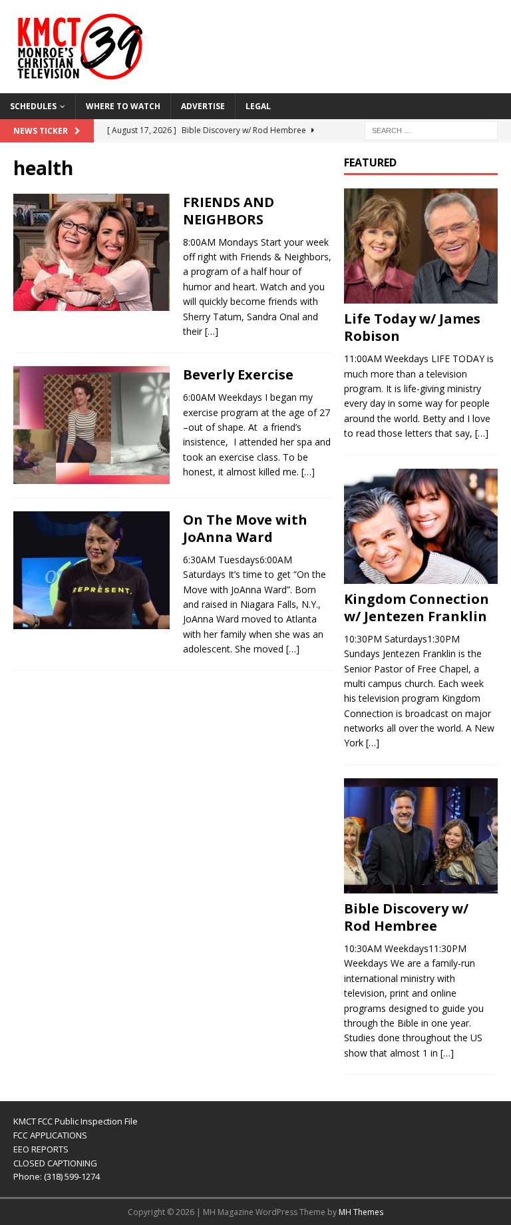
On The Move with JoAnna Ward (245, 528)
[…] (211, 331)
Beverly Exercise (238, 374)
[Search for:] (431, 129)
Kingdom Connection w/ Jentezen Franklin (416, 607)
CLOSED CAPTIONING (55, 1163)
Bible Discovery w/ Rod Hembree (406, 917)
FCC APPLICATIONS (50, 1135)
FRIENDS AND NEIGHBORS (228, 210)
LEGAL (258, 106)
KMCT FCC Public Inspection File (75, 1121)
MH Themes (361, 1212)
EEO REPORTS (41, 1149)
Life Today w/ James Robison (412, 327)
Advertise (203, 106)
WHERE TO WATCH (123, 106)
